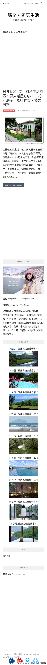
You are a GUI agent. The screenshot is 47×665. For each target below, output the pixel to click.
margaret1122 (24, 110)
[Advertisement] (23, 65)
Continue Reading (13, 185)
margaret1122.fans (20, 305)
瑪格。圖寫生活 (23, 15)
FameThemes (18, 657)
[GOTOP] (35, 661)
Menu (7, 3)
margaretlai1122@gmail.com (21, 298)
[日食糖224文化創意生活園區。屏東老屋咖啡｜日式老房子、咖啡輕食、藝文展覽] (23, 130)
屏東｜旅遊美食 (9, 110)
